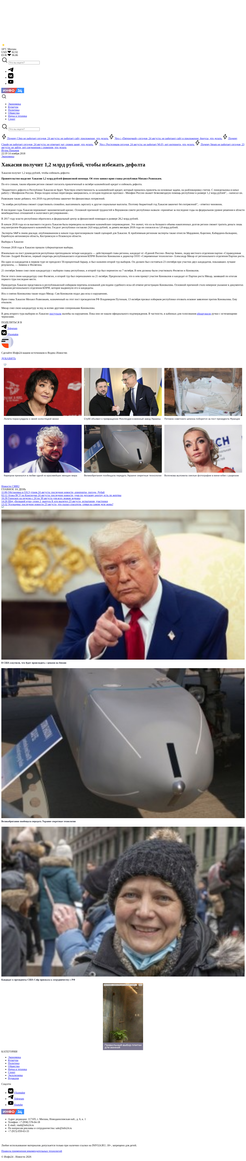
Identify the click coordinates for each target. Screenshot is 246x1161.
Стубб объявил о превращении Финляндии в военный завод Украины (122, 418)
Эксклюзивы (15, 1075)
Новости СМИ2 (10, 486)
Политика (13, 1063)
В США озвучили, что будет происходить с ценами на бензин (33, 663)
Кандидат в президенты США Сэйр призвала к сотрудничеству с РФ (38, 980)
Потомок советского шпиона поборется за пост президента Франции (202, 418)
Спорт (11, 1072)
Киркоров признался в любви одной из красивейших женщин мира (40, 475)
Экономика (7, 156)
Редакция (13, 1078)
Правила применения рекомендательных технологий (31, 1151)
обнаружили (204, 313)
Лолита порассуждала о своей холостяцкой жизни (31, 418)
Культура (13, 1060)
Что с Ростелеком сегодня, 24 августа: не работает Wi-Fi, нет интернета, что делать (147, 144)
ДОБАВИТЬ (8, 358)
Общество (14, 1066)
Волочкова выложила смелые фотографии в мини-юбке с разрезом (201, 475)
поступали (55, 313)
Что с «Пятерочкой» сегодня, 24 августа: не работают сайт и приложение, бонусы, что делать (168, 138)
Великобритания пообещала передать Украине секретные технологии (122, 475)
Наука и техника (17, 1069)
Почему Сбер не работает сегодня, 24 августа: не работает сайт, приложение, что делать (58, 138)
